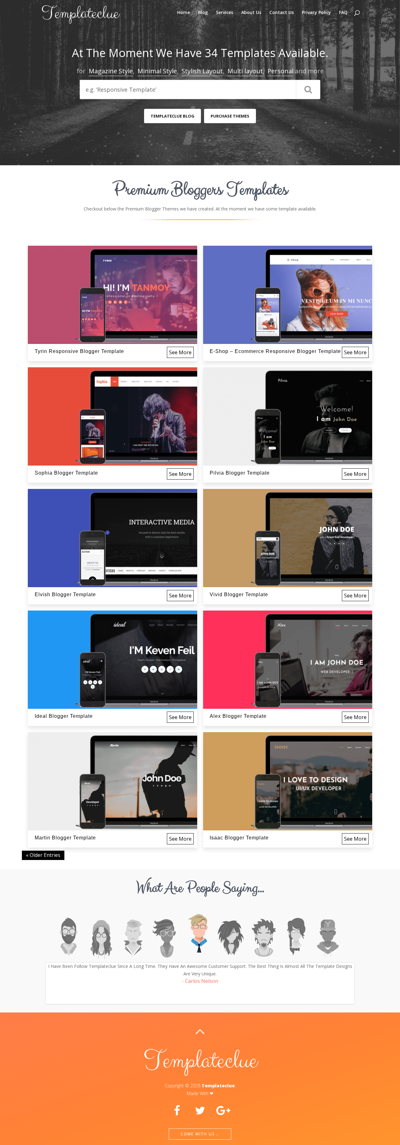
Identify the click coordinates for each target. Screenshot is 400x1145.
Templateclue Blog (172, 116)
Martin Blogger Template (65, 837)
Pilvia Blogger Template (240, 473)
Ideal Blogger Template (64, 716)
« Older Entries (43, 855)
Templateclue (218, 1086)
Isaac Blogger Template (239, 837)
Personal (280, 71)
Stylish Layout (202, 71)
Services (224, 12)
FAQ (343, 12)
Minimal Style (157, 71)
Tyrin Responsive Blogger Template (79, 351)
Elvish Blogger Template (65, 594)
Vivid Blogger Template (239, 594)
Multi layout (245, 71)
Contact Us (281, 12)
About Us (251, 12)
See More (180, 352)
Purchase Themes (230, 116)
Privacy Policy (316, 12)
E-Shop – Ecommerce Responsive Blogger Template (275, 351)
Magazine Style (111, 71)
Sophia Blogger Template (66, 473)
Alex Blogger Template (238, 716)
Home (183, 12)
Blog (203, 12)
